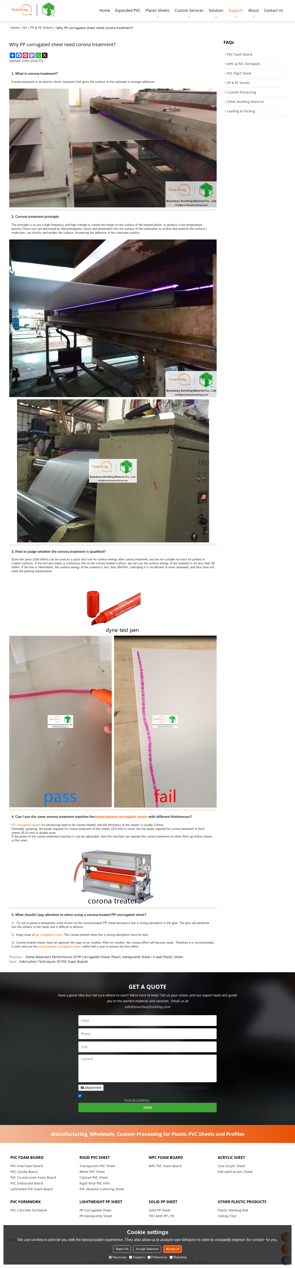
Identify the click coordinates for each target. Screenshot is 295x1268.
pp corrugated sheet (48, 934)
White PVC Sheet (92, 1171)
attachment (93, 1087)
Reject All (122, 1249)
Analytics (139, 1257)
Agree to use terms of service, (113, 1100)
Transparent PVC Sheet (97, 1166)
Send (147, 1107)
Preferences (159, 1257)
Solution (216, 10)
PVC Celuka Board (24, 1171)
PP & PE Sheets (41, 27)
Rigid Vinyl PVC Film (95, 1183)
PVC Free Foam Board (26, 1166)
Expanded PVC (127, 10)
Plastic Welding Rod (233, 1210)
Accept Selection (147, 1249)
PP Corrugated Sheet (95, 1210)
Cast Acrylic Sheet (231, 1166)
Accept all (172, 1249)
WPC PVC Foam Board (165, 1166)
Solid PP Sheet (160, 1210)
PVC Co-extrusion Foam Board (33, 1177)
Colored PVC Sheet (94, 1177)
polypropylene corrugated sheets (121, 817)
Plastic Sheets (158, 10)
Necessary (119, 1257)
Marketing (179, 1257)
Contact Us (273, 10)
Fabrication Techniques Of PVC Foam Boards (54, 961)
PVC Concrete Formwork (28, 1210)
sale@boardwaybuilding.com (148, 1007)
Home (104, 10)
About (253, 10)
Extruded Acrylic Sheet (235, 1171)
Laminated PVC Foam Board (31, 1189)
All (25, 27)
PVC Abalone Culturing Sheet (102, 1189)
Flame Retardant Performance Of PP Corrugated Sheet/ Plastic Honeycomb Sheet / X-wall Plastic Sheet (104, 957)
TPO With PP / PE (161, 1216)
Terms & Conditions (136, 1100)
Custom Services (189, 10)
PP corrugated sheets (26, 825)
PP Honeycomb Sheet (96, 1216)
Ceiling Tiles (227, 1216)
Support (236, 10)
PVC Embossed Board (26, 1183)
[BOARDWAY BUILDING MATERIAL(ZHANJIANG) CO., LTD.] (33, 10)
